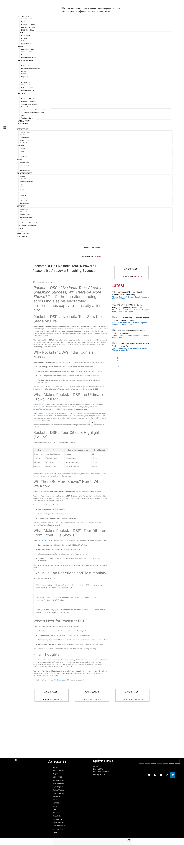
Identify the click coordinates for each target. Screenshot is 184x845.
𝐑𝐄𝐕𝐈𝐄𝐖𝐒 (22, 93)
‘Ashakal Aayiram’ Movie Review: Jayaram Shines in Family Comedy (129, 323)
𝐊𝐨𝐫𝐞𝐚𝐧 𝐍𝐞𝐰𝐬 (26, 55)
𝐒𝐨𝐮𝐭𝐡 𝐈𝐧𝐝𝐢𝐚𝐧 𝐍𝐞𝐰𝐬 (28, 58)
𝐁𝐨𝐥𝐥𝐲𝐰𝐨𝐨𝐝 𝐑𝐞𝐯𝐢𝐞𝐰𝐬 (29, 102)
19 (118, 366)
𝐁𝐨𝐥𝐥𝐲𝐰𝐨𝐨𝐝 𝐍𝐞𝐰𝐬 (27, 49)
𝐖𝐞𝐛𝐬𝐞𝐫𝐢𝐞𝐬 (25, 107)
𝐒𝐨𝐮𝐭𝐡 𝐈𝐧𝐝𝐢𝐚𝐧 (26, 44)
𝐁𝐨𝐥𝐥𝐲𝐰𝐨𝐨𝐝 (25, 41)
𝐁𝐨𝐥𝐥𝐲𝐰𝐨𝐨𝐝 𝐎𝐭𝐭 (27, 88)
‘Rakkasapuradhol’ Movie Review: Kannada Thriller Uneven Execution (129, 349)
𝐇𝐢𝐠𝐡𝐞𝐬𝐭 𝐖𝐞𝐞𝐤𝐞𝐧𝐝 (28, 25)
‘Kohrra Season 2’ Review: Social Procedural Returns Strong (130, 298)
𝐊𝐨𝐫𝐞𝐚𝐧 (24, 38)
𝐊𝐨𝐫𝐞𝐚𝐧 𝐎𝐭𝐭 (25, 82)
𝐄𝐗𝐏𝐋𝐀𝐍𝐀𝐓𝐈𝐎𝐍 (24, 121)
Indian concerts (43, 540)
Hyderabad (61, 387)
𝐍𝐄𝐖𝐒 (20, 47)
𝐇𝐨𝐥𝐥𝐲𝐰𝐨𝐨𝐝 (25, 36)
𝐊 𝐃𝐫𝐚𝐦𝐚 (25, 63)
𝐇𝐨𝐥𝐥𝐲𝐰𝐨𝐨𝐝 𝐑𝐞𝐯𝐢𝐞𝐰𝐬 (29, 99)
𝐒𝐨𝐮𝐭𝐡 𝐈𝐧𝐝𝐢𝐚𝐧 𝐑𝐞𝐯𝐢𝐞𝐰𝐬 (29, 104)
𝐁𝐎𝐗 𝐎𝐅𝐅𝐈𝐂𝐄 (23, 16)
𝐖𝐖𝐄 (23, 74)
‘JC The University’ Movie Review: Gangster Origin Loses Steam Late (130, 310)
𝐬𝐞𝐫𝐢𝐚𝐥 (23, 71)
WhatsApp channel (61, 680)
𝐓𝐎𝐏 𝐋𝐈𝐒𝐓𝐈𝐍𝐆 (23, 124)
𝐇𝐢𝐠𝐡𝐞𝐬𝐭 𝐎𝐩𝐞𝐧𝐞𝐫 (27, 22)
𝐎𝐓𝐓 (20, 80)
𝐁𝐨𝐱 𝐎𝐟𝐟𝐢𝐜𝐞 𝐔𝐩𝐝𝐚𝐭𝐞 (28, 19)
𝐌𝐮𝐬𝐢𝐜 (23, 115)
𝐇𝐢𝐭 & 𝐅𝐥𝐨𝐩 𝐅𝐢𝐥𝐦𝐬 (27, 30)
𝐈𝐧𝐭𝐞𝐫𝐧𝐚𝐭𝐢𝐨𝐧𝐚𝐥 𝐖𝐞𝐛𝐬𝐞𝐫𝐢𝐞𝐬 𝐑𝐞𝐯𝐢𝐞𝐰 (37, 110)
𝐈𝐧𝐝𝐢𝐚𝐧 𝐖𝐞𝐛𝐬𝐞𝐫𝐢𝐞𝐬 (28, 66)
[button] (4, 127)
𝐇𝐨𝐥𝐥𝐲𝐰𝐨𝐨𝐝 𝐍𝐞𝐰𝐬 (27, 52)
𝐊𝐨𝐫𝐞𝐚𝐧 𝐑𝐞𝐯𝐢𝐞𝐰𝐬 (27, 96)
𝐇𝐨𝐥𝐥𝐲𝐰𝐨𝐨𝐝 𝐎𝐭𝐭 (27, 85)
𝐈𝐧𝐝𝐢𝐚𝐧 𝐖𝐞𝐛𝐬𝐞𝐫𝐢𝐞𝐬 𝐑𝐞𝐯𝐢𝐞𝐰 (34, 113)
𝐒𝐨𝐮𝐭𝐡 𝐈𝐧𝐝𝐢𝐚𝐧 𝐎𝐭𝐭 (27, 90)
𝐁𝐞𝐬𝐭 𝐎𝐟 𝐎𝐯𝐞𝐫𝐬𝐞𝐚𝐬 (28, 27)
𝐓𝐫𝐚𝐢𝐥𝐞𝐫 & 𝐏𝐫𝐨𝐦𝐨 (27, 118)
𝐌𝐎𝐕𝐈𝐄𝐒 (21, 33)
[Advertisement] (92, 721)
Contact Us (98, 256)
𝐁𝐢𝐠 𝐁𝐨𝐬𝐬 (24, 77)
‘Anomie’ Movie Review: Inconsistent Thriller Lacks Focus (130, 336)
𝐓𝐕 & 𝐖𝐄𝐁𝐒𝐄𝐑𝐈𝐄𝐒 (25, 60)
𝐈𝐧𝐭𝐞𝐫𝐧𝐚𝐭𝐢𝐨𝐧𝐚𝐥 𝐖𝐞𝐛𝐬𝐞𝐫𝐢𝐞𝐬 (30, 69)
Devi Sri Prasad (38, 404)
